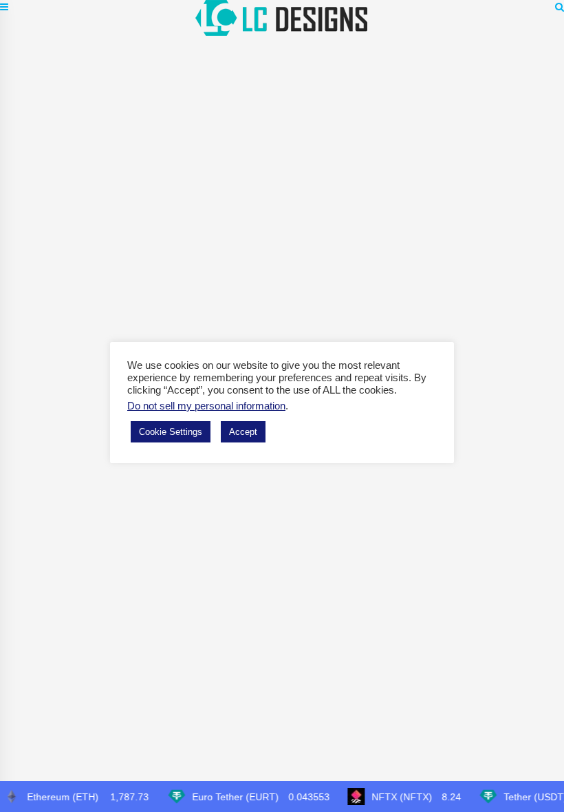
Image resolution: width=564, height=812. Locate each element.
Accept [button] (243, 432)
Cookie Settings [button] (170, 432)
